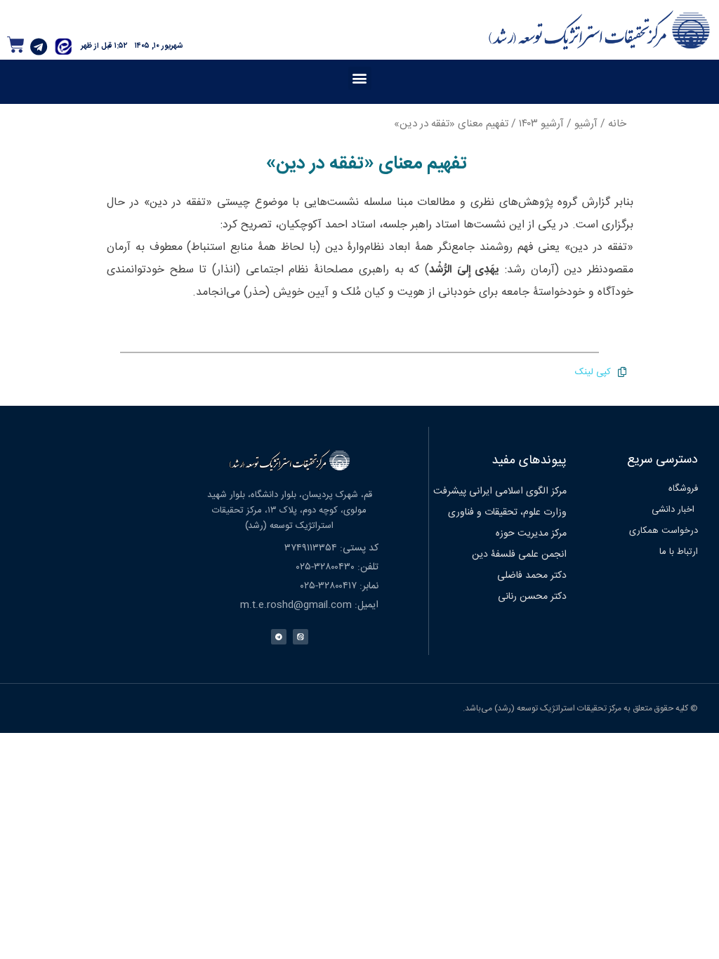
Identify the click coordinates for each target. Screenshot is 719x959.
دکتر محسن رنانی (532, 596)
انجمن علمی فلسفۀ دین (519, 554)
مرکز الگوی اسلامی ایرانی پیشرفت (500, 491)
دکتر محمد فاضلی (532, 575)
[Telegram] (38, 46)
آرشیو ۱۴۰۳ (541, 124)
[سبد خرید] (16, 44)
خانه (617, 124)
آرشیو (586, 124)
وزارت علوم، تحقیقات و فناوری (507, 512)
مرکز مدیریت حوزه (531, 533)
